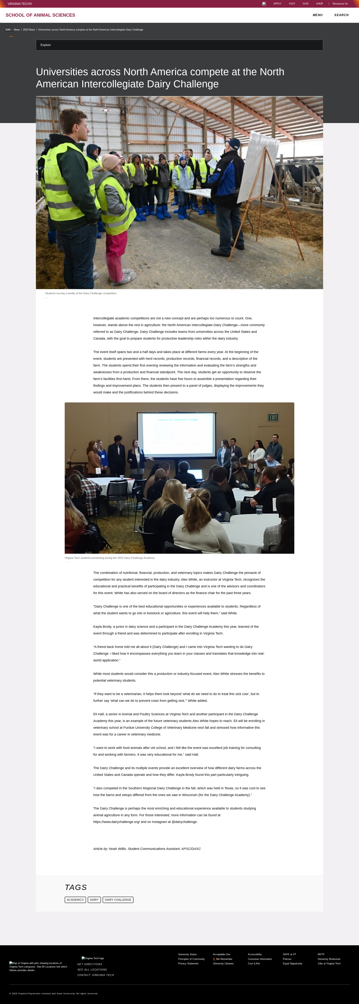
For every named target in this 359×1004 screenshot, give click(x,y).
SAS (9, 29)
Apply (277, 4)
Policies (287, 959)
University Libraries (223, 963)
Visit (292, 4)
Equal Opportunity (292, 963)
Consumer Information (260, 959)
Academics (75, 899)
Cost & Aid (254, 963)
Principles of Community (191, 959)
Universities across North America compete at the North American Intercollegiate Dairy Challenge (90, 29)
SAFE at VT (289, 954)
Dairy (94, 899)
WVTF (321, 954)
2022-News (30, 29)
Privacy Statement (188, 963)
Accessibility (255, 954)
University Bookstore (329, 959)
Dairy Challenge (118, 899)
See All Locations (93, 969)
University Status (187, 954)
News (18, 29)
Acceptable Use (221, 954)
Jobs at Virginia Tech (329, 963)
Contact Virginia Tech (96, 975)
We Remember (224, 959)
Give (306, 4)
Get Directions (91, 964)
